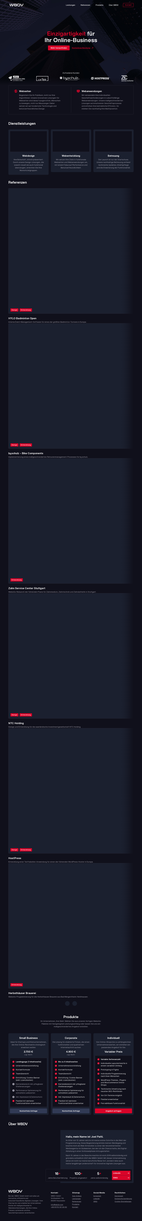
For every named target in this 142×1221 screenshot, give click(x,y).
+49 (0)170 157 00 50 (59, 1207)
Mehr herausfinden (59, 48)
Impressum (119, 1196)
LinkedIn (117, 1173)
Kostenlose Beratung (81, 48)
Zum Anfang (76, 1196)
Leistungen (70, 5)
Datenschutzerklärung (123, 1198)
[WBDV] (16, 5)
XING (115, 1178)
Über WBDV (113, 5)
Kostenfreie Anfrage (28, 1111)
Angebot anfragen (113, 1111)
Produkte (99, 5)
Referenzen (85, 5)
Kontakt (128, 5)
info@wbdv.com (57, 1204)
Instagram (97, 1196)
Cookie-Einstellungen (123, 1201)
